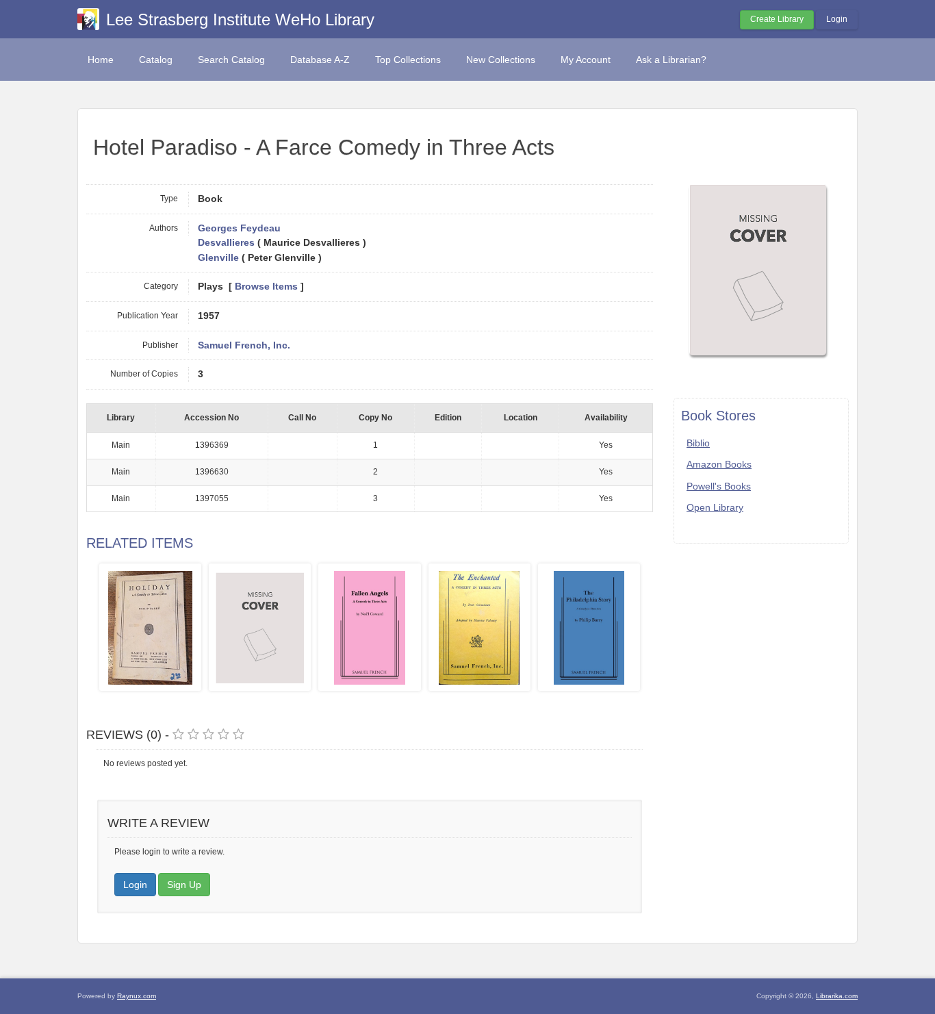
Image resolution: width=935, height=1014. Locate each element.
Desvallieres (226, 243)
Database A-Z (320, 59)
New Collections (500, 59)
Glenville (218, 258)
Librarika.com (837, 996)
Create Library (777, 19)
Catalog (155, 59)
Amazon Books (719, 464)
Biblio (698, 443)
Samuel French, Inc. (244, 345)
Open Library (715, 507)
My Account (586, 59)
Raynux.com (136, 996)
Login (836, 19)
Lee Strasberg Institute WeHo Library (240, 19)
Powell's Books (719, 486)
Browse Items (266, 286)
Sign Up (184, 884)
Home (101, 59)
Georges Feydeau (239, 228)
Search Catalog (231, 59)
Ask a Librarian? (671, 59)
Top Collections (408, 59)
